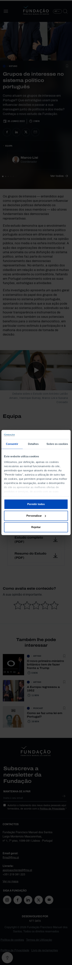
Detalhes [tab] (33, 443)
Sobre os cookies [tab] (57, 443)
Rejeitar (36, 527)
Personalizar (34, 515)
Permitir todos (36, 504)
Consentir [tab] (12, 443)
